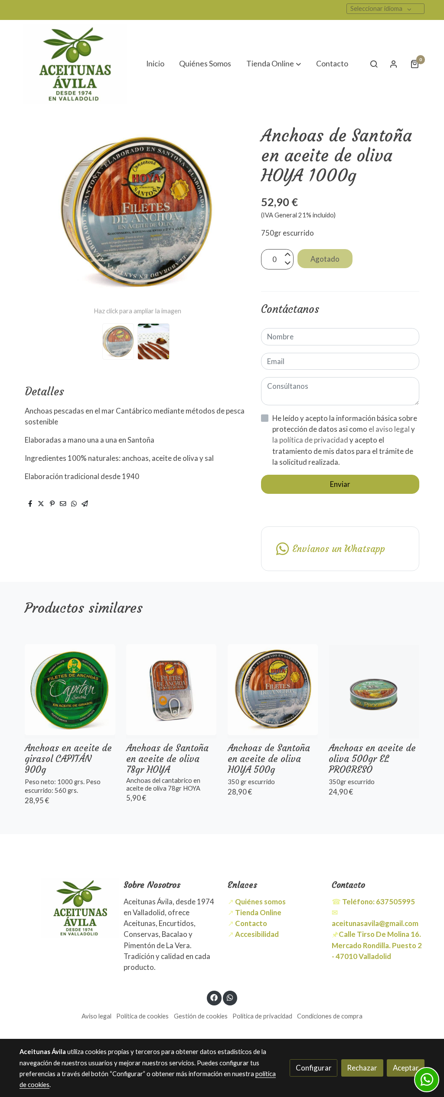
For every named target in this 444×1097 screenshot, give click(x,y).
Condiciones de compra (329, 1016)
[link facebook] (214, 997)
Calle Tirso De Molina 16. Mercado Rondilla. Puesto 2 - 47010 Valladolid (377, 944)
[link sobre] (65, 907)
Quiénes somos (260, 901)
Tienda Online (258, 912)
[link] (75, 64)
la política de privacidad (310, 439)
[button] (273, 64)
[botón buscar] (374, 63)
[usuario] (394, 63)
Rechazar (362, 1067)
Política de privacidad (262, 1016)
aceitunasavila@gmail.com (375, 923)
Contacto (251, 923)
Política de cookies (142, 1016)
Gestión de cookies (201, 1016)
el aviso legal (390, 429)
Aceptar (406, 1067)
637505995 (378, 901)
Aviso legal (96, 1016)
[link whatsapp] (230, 997)
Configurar (314, 1067)
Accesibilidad (257, 934)
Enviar (340, 484)
